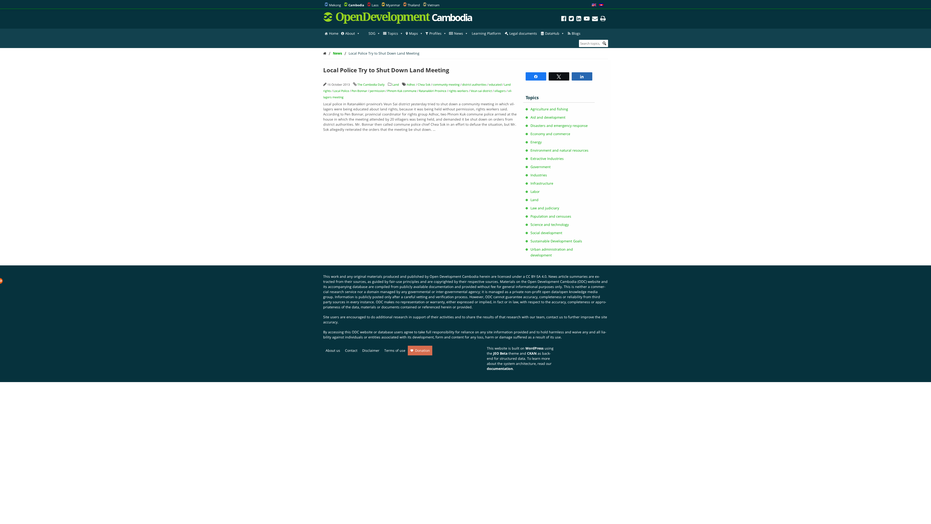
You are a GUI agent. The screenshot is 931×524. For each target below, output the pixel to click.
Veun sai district (481, 91)
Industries (538, 175)
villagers (500, 91)
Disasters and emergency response (559, 125)
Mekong (335, 5)
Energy (536, 142)
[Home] (324, 53)
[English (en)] (594, 5)
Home (333, 33)
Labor (535, 191)
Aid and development (547, 117)
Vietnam (433, 5)
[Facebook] (563, 19)
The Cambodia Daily (371, 84)
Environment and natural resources (559, 150)
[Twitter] (571, 19)
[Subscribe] (595, 19)
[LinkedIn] (578, 19)
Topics (393, 33)
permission (377, 91)
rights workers (458, 91)
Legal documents (523, 33)
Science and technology (549, 224)
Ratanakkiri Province (432, 91)
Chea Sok (424, 84)
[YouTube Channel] (587, 19)
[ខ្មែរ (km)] (601, 5)
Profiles (435, 33)
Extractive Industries (547, 158)
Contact (351, 350)
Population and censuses (550, 216)
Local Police (341, 91)
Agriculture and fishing (549, 109)
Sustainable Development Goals (556, 241)
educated (495, 84)
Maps (413, 33)
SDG (372, 33)
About (350, 33)
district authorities (474, 84)
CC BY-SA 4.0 (536, 276)
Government (540, 166)
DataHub (552, 33)
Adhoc (411, 84)
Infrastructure (541, 183)
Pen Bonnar (359, 91)
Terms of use (394, 350)
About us (333, 350)
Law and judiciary (544, 208)
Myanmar (393, 5)
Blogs (576, 33)
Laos (375, 5)
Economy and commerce (550, 133)
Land (395, 84)
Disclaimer (370, 350)
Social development (546, 232)
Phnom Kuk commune (402, 91)
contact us (554, 317)
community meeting (446, 84)
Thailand (414, 5)
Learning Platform (486, 33)
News (458, 33)
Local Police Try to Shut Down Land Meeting (384, 53)
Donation (422, 350)
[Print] (603, 19)
